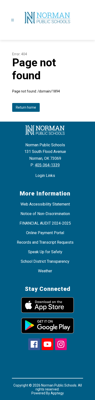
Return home (26, 107)
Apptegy (57, 393)
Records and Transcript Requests (45, 242)
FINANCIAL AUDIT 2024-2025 (45, 223)
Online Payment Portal (45, 232)
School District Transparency (45, 261)
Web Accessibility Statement (45, 204)
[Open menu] (12, 20)
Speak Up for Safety (45, 252)
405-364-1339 (47, 165)
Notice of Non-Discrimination (45, 213)
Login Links (45, 175)
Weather (45, 271)
